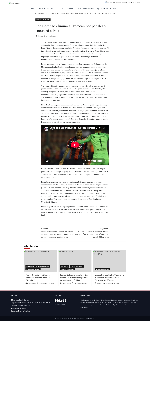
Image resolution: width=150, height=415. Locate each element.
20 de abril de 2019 (51, 36)
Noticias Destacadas (43, 19)
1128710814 (21, 308)
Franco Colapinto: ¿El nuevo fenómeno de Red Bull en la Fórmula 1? (37, 277)
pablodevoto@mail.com (23, 311)
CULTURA (59, 9)
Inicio (32, 9)
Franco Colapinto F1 (42, 266)
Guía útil (113, 9)
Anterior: (57, 233)
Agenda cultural (102, 9)
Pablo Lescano (31, 283)
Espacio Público (88, 9)
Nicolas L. (40, 36)
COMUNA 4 (41, 9)
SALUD (78, 9)
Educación (69, 9)
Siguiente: (92, 233)
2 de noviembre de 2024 (46, 283)
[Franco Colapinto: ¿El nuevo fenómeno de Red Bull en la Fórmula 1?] (40, 261)
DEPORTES (30, 266)
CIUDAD (50, 9)
